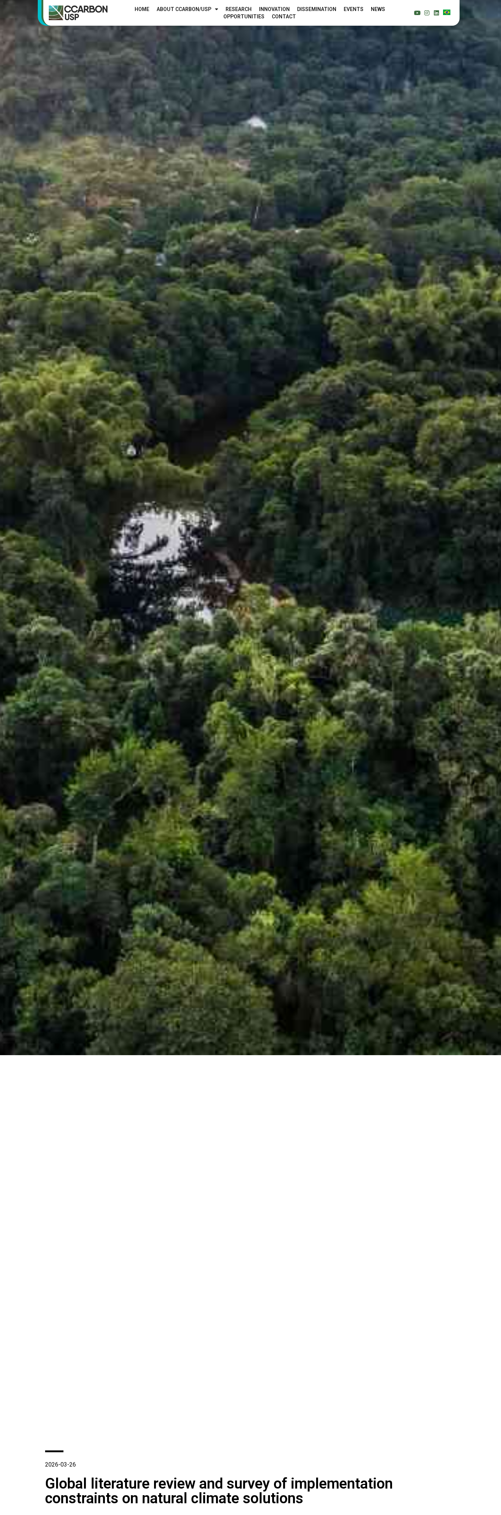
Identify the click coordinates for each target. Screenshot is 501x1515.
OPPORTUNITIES (243, 16)
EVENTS (353, 9)
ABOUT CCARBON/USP (184, 9)
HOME (142, 9)
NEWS (378, 9)
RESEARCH (239, 9)
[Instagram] (427, 13)
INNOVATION (274, 9)
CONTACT (284, 16)
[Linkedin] (436, 13)
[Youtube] (417, 13)
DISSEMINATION (316, 9)
